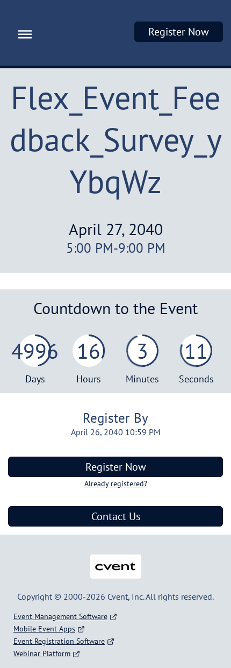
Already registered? (115, 483)
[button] (22, 33)
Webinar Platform (41, 653)
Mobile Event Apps (44, 629)
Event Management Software (60, 616)
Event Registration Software (59, 641)
